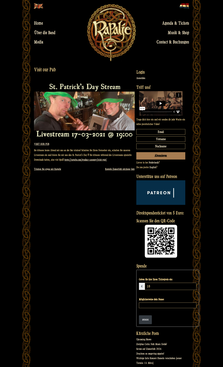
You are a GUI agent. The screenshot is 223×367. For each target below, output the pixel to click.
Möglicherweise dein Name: (151, 299)
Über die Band (44, 32)
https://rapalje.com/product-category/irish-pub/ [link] (85, 159)
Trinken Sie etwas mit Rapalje (47, 169)
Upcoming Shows (143, 339)
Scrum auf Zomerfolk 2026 (148, 348)
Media (38, 42)
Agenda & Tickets (175, 23)
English (153, 167)
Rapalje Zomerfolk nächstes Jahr (120, 169)
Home (38, 23)
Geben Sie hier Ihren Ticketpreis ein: (156, 279)
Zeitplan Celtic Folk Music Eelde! (151, 344)
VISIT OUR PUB (41, 144)
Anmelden (140, 78)
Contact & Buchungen (173, 42)
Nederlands (154, 162)
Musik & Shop (178, 32)
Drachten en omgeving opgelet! (150, 353)
